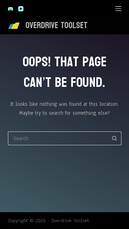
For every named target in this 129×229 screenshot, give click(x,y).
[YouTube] (20, 8)
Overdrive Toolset (56, 25)
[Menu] (118, 8)
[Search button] (114, 138)
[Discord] (10, 8)
